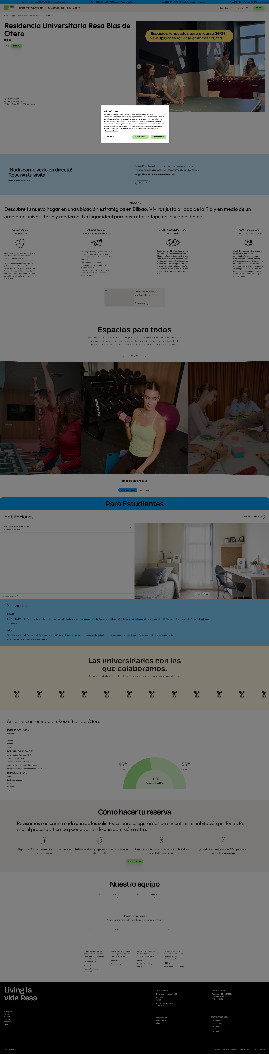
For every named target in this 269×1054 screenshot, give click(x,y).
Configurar (111, 137)
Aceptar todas (158, 137)
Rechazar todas (140, 137)
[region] (135, 124)
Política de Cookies (111, 131)
